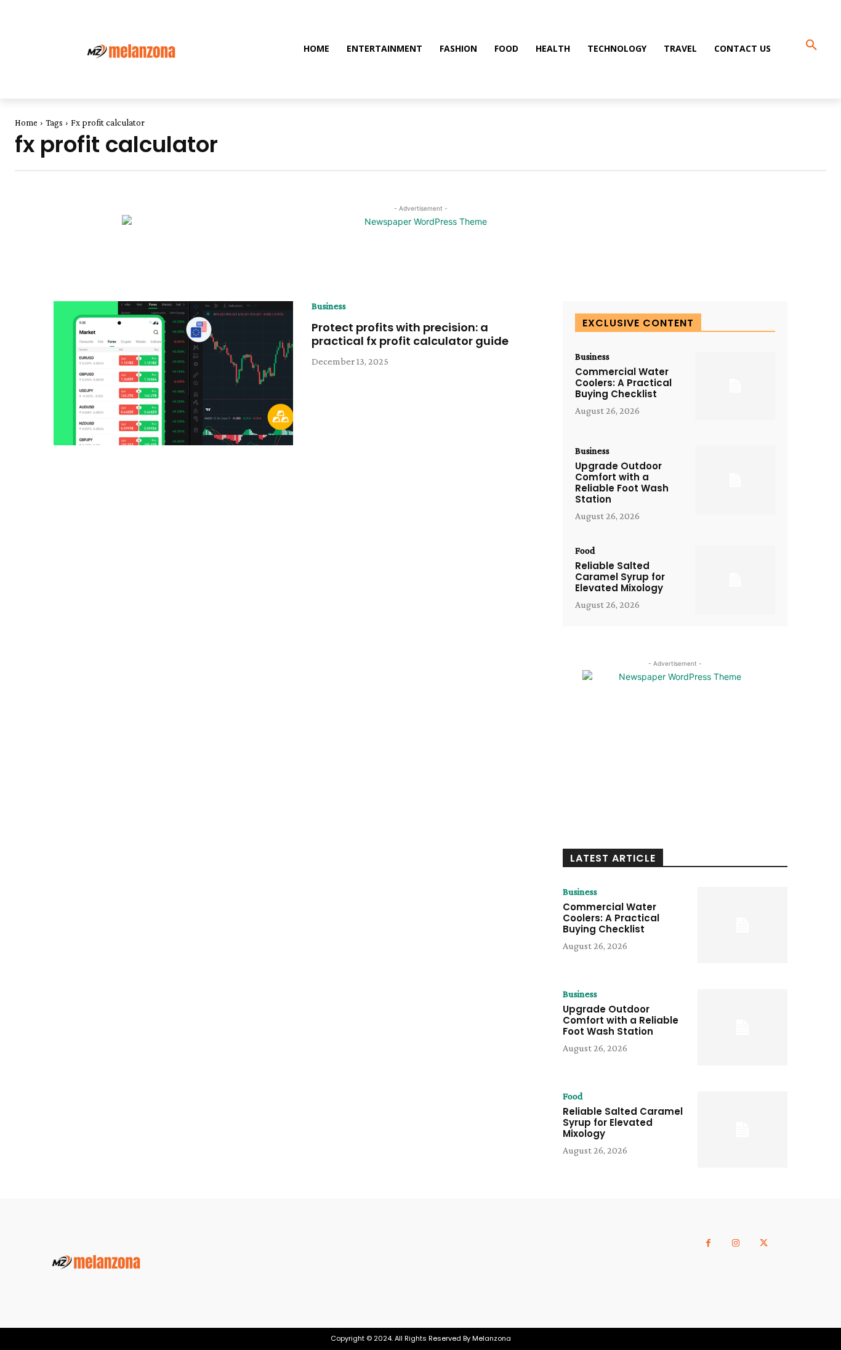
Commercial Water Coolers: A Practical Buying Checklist (623, 382)
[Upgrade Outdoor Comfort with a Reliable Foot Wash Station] (735, 480)
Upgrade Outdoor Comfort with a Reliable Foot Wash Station (622, 482)
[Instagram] (736, 1243)
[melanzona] (140, 52)
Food (585, 551)
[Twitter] (764, 1243)
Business (329, 306)
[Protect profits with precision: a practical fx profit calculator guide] (173, 373)
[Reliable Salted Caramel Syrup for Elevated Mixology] (735, 580)
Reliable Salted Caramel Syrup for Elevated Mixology (620, 576)
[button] (811, 45)
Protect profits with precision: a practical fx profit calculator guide (410, 334)
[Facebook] (708, 1243)
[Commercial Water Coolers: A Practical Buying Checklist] (735, 386)
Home (26, 122)
